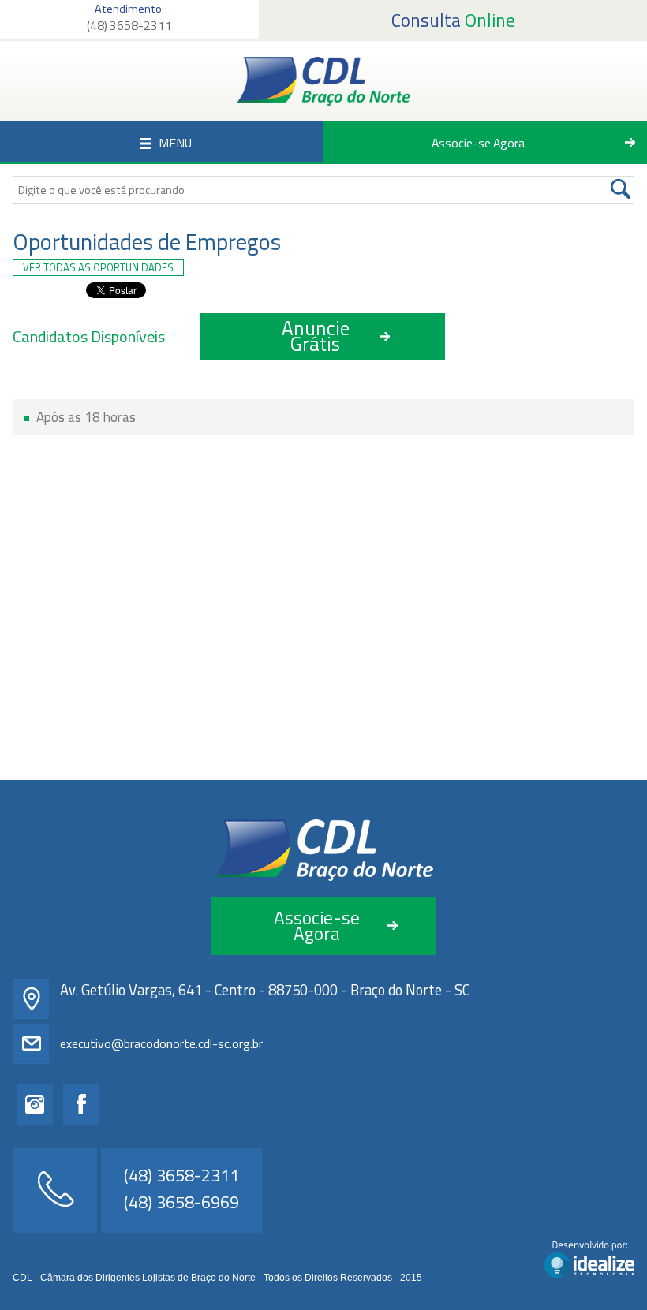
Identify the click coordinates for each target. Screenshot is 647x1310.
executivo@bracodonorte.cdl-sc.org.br (161, 1043)
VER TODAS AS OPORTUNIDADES (98, 267)
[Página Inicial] (323, 81)
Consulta (453, 20)
